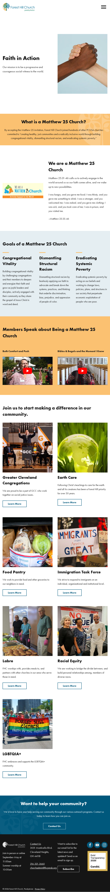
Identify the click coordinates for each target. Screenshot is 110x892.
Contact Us (54, 826)
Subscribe (68, 869)
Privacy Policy (40, 889)
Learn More (14, 503)
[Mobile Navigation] (103, 7)
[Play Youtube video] (28, 371)
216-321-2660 (37, 863)
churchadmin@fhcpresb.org (43, 868)
